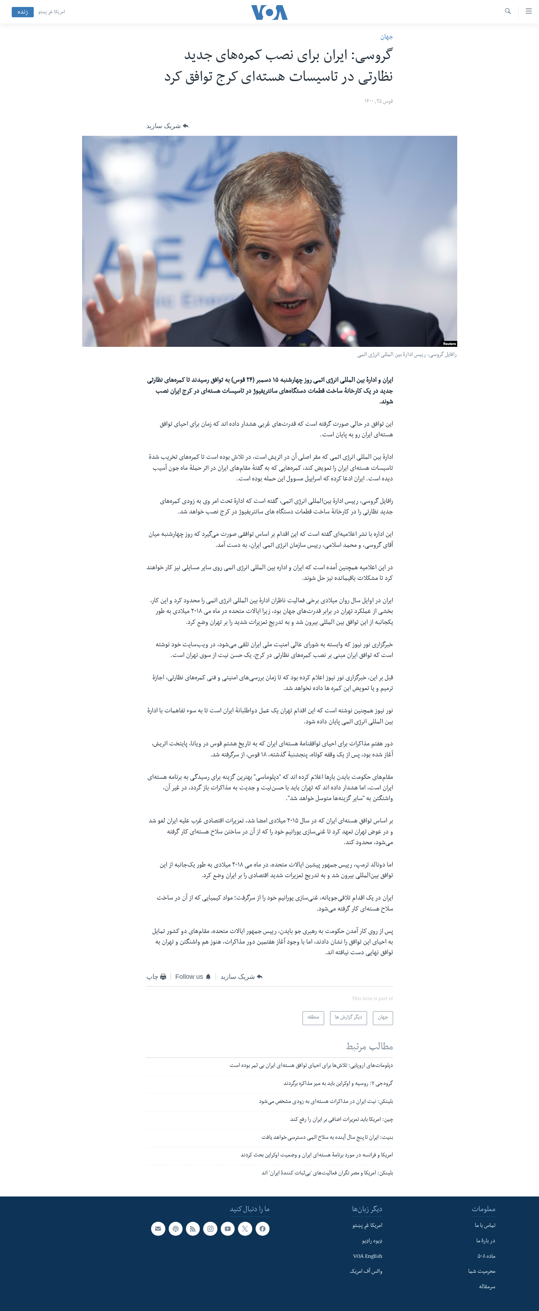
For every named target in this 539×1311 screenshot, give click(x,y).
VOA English (367, 1256)
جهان (386, 37)
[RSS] (193, 1229)
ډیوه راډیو (372, 1241)
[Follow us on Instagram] (210, 1229)
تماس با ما (485, 1226)
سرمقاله (487, 1287)
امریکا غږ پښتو (51, 12)
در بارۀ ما (485, 1241)
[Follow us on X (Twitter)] (245, 1229)
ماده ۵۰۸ (486, 1256)
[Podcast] (176, 1229)
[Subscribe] (158, 1229)
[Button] (167, 125)
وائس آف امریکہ (366, 1272)
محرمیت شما (481, 1272)
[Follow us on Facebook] (263, 1229)
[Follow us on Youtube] (228, 1229)
